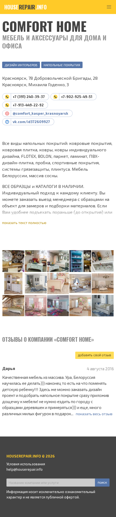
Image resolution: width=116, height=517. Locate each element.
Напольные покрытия (62, 65)
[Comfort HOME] (13, 261)
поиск (102, 482)
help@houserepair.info (24, 469)
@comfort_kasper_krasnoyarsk (40, 113)
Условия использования (25, 464)
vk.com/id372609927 (31, 122)
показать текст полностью (24, 223)
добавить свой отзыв (94, 355)
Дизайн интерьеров (21, 65)
